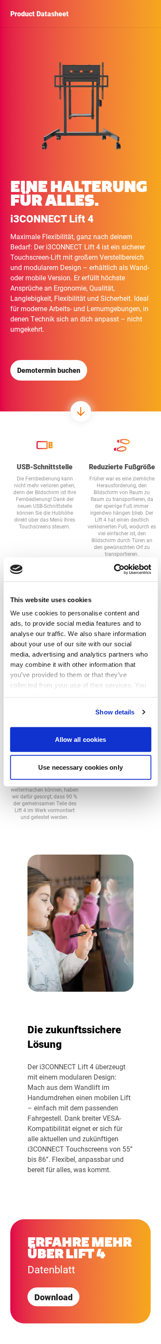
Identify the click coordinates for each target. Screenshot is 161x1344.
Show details (114, 712)
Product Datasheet (39, 13)
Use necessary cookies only (80, 767)
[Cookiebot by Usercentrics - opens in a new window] (114, 569)
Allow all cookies (80, 739)
